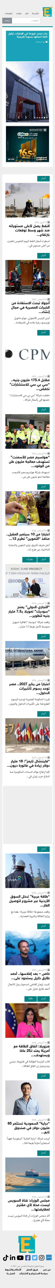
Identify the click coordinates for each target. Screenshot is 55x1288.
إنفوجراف (8, 13)
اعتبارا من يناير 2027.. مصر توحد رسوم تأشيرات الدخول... (29, 688)
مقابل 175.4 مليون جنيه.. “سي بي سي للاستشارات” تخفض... (30, 384)
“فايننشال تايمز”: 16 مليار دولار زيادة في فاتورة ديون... (28, 763)
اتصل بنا (11, 1273)
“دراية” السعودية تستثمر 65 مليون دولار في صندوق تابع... (29, 1128)
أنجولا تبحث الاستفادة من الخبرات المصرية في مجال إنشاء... (30, 307)
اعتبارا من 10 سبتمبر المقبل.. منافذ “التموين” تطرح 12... (28, 536)
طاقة (30, 998)
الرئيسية (35, 13)
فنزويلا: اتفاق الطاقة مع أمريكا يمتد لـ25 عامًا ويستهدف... (32, 1051)
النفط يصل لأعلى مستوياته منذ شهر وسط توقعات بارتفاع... (29, 230)
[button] (26, 118)
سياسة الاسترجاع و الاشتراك (33, 1273)
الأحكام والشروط (13, 1269)
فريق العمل (32, 1269)
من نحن (47, 1269)
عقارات (29, 559)
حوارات (19, 13)
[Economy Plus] (48, 12)
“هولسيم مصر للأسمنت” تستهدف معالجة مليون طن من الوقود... (29, 462)
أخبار (26, 13)
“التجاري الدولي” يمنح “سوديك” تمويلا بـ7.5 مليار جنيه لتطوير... (29, 611)
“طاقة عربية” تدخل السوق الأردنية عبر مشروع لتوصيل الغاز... (29, 901)
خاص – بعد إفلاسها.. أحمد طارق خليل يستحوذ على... (30, 976)
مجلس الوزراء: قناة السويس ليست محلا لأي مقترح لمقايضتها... (29, 1205)
